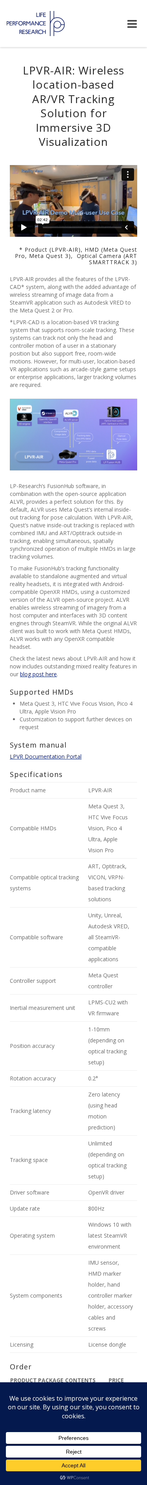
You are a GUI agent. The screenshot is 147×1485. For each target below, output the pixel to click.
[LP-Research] (35, 23)
